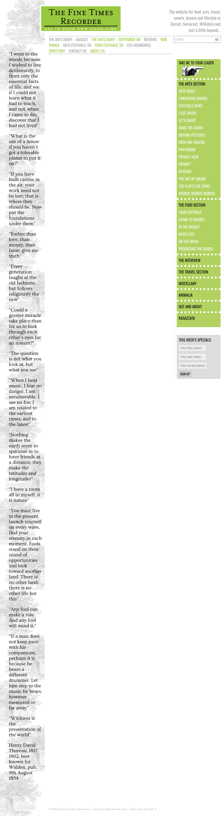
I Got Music (188, 113)
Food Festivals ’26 (109, 45)
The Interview (189, 260)
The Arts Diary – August (68, 39)
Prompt (185, 164)
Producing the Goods (196, 249)
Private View (188, 157)
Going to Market (192, 219)
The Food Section (192, 205)
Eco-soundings (139, 45)
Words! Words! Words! (197, 193)
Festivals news (190, 105)
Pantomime (187, 149)
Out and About (190, 306)
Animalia (186, 295)
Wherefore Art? (116, 809)
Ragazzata (187, 318)
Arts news (187, 91)
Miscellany (188, 283)
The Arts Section (192, 84)
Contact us (78, 51)
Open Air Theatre (192, 142)
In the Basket (189, 227)
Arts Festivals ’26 (77, 45)
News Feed (186, 234)
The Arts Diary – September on (116, 39)
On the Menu (188, 241)
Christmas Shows (193, 98)
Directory (57, 51)
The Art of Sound (192, 179)
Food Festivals (190, 212)
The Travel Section (193, 272)
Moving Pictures (192, 135)
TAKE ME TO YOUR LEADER (196, 62)
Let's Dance (187, 120)
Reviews (150, 39)
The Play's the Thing (194, 186)
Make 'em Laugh (191, 127)
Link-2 (152, 809)
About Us (97, 51)
